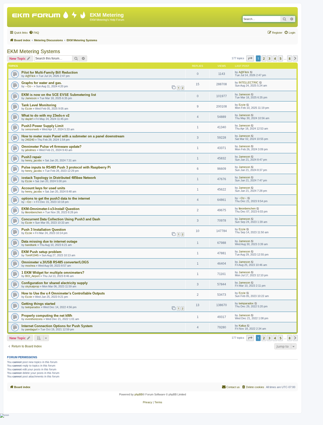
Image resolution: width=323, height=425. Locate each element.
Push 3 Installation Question (43, 229)
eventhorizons (34, 319)
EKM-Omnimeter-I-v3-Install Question (50, 209)
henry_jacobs (33, 160)
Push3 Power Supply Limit (42, 126)
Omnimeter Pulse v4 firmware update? (51, 146)
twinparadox (32, 307)
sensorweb (32, 129)
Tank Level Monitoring (38, 105)
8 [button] (289, 58)
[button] (250, 58)
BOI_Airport (32, 276)
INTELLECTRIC (248, 82)
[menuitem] (34, 33)
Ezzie (28, 108)
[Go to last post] (251, 72)
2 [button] (264, 58)
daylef (29, 118)
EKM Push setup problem (41, 252)
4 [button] (275, 58)
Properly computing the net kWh (46, 315)
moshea (30, 265)
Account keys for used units (43, 188)
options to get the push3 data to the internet (55, 198)
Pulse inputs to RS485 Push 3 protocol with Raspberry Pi (66, 167)
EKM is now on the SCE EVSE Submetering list (58, 95)
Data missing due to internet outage (49, 241)
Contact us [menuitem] (233, 387)
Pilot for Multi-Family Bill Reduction (49, 72)
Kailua (242, 325)
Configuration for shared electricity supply (54, 283)
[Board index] (49, 13)
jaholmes (30, 150)
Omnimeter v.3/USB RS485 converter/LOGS (55, 262)
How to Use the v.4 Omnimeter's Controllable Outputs (63, 293)
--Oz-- (29, 86)
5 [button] (280, 58)
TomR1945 (32, 255)
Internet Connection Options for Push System (57, 326)
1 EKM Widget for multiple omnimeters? (52, 272)
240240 (29, 139)
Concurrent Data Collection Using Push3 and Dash (60, 219)
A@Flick (30, 75)
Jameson (31, 98)
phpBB (138, 394)
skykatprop (32, 286)
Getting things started (38, 304)
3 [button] (269, 58)
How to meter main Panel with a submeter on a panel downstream (72, 136)
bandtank (31, 244)
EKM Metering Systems (33, 51)
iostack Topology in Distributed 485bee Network (58, 178)
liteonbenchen (33, 212)
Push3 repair (31, 157)
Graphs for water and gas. (41, 83)
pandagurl (31, 329)
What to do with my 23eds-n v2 (45, 115)
